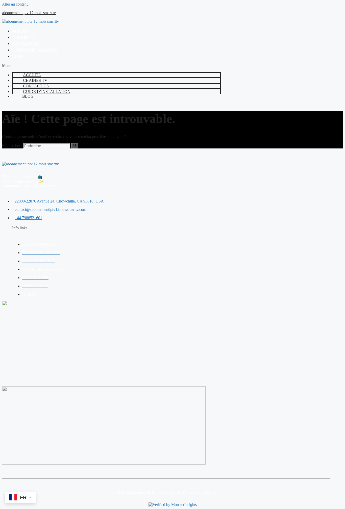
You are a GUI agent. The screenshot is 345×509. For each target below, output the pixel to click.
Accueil (20, 31)
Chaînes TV (24, 37)
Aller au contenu (15, 4)
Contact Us (25, 43)
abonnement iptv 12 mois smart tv (29, 13)
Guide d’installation (34, 50)
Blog (17, 56)
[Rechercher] (74, 145)
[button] (111, 65)
